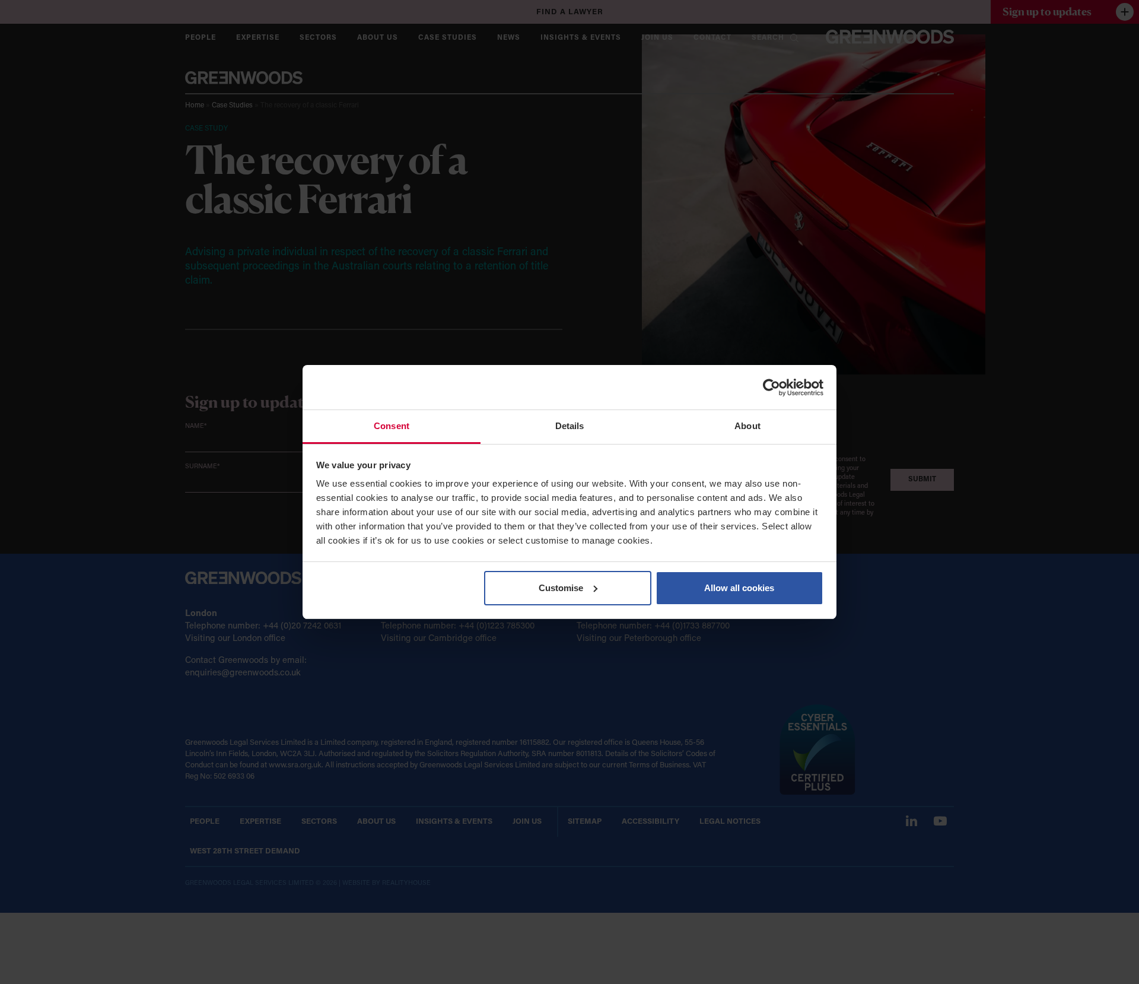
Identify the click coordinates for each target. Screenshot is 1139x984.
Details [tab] (569, 426)
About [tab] (747, 426)
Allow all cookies (739, 588)
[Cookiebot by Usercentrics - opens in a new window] (771, 387)
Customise (561, 588)
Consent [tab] (391, 426)
